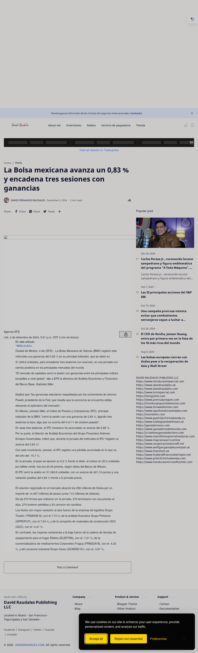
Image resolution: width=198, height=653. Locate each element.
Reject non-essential (128, 638)
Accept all (96, 638)
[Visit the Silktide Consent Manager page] (184, 638)
